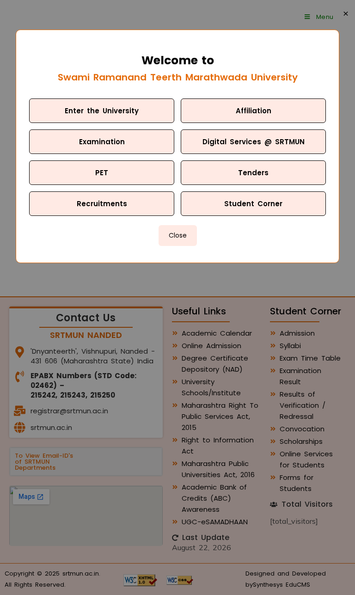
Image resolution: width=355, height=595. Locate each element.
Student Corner (253, 204)
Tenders (253, 173)
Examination (102, 142)
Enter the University (102, 111)
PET (101, 173)
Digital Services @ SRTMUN (253, 142)
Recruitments (102, 204)
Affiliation (253, 111)
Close (178, 235)
